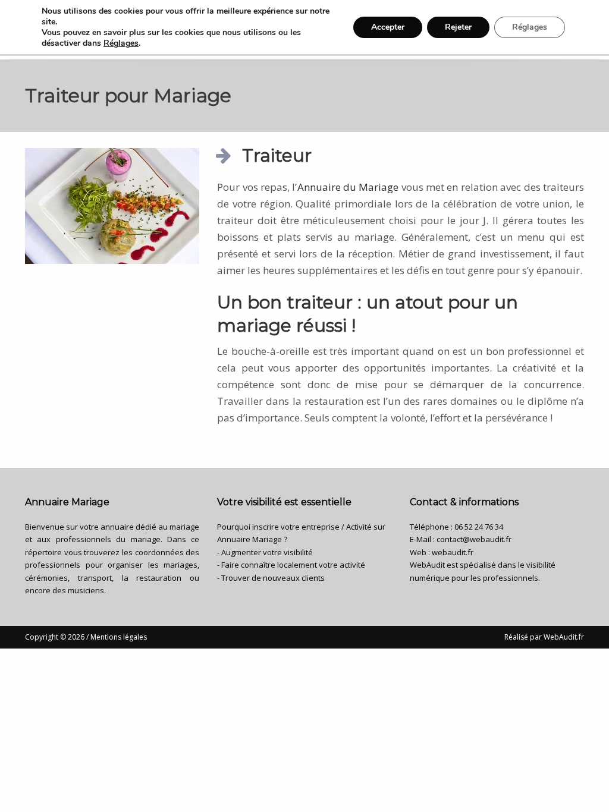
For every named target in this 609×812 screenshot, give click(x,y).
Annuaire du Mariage (348, 187)
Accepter (387, 27)
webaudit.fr (452, 552)
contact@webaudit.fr (474, 539)
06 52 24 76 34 (478, 526)
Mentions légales (118, 637)
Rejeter (458, 27)
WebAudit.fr (563, 637)
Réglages (121, 43)
